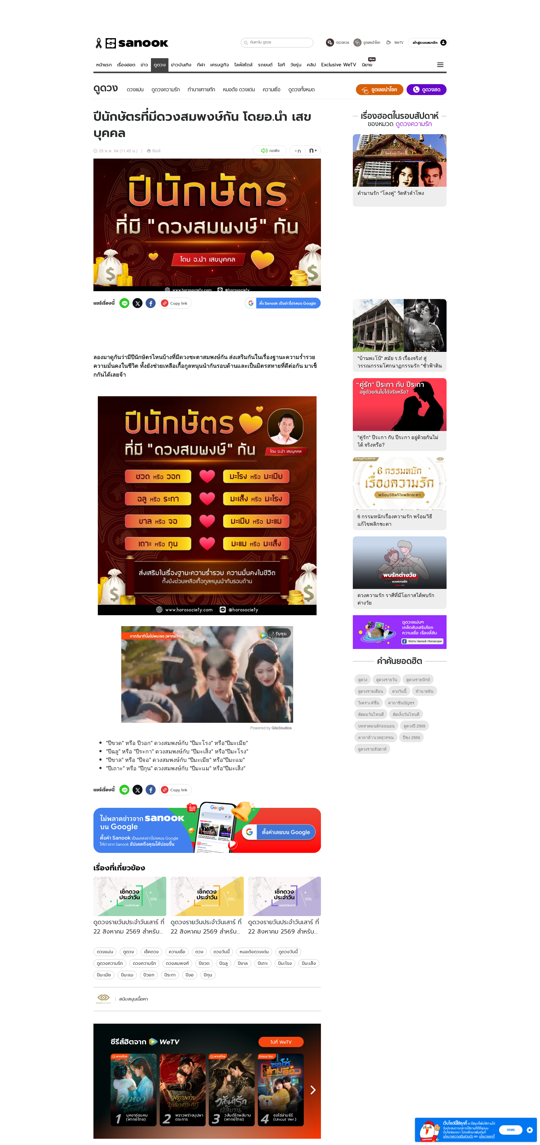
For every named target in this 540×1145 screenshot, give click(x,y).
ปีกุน (208, 975)
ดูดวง (160, 64)
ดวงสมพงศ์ (177, 963)
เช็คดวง (151, 952)
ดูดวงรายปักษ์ (418, 679)
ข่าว (144, 64)
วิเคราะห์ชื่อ (368, 703)
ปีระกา (170, 975)
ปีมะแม (127, 975)
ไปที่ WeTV (281, 1042)
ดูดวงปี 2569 (414, 726)
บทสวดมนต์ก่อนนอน (376, 726)
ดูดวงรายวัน (386, 679)
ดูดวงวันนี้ (288, 952)
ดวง (184, 357)
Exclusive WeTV (338, 64)
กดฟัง (274, 150)
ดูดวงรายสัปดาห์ (372, 749)
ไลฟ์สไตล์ (243, 64)
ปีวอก (148, 975)
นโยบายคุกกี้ (487, 1136)
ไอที (281, 64)
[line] (124, 303)
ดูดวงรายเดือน (370, 691)
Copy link (179, 303)
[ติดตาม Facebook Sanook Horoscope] (400, 631)
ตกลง (511, 1130)
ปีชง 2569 (411, 737)
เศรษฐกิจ (219, 64)
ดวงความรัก (144, 963)
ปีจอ (190, 975)
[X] (137, 303)
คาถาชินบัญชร (401, 703)
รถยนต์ (265, 64)
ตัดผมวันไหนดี (371, 714)
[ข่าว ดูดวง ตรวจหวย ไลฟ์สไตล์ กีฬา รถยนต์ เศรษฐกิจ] (130, 43)
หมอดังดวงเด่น (254, 952)
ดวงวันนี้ (221, 952)
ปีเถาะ (263, 963)
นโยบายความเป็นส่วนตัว (458, 1136)
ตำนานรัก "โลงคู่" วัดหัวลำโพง (391, 192)
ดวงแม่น (105, 952)
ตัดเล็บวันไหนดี (406, 714)
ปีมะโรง (285, 963)
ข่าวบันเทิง (181, 64)
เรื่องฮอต (126, 64)
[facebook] (151, 303)
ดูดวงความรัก (110, 963)
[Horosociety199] (103, 999)
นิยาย (367, 64)
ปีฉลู (223, 963)
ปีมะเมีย (104, 975)
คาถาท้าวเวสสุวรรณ (376, 737)
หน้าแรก (104, 64)
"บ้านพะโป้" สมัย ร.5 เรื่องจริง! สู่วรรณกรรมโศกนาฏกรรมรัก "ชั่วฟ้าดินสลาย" (400, 365)
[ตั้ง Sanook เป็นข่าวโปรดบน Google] (207, 827)
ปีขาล (243, 963)
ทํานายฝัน (424, 691)
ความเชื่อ (177, 952)
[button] (246, 42)
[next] (313, 1090)
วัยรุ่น (295, 64)
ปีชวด (204, 963)
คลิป (311, 64)
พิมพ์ (156, 151)
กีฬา (201, 64)
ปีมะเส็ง (309, 963)
